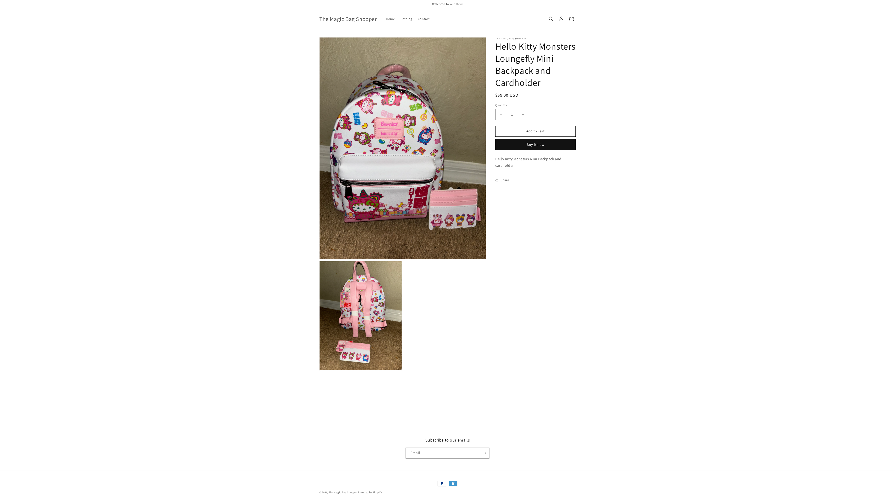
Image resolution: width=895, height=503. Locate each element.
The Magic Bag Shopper (343, 492)
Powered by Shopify (370, 492)
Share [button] (505, 180)
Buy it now (535, 144)
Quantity (501, 105)
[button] (551, 19)
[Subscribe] (484, 453)
